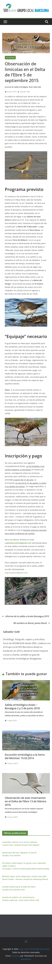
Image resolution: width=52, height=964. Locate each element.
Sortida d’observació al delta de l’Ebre (19, 888)
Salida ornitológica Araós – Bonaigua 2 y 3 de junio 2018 (24, 710)
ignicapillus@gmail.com (17, 572)
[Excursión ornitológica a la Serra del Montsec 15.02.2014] (26, 732)
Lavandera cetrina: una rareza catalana (20, 843)
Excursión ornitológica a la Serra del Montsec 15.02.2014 (25, 756)
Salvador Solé (25, 92)
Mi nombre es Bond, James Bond (30, 623)
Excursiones (10, 58)
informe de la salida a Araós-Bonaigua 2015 (27, 616)
